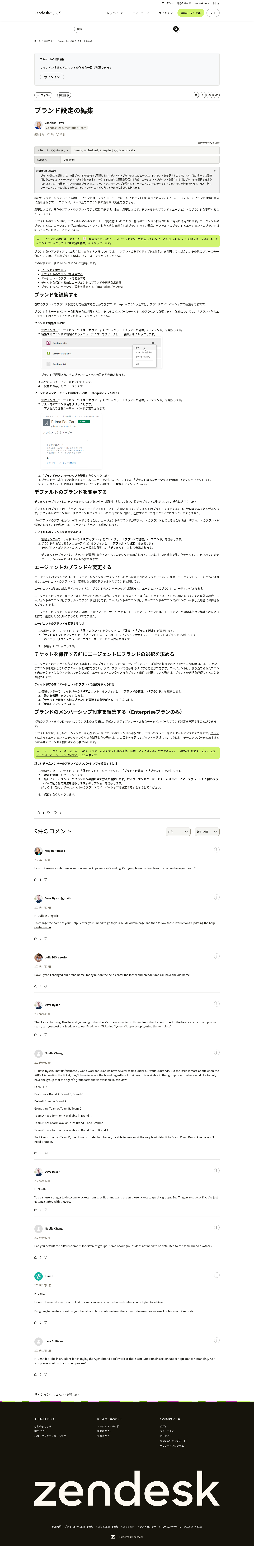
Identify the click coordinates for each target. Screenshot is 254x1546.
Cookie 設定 (127, 1526)
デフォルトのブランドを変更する (62, 274)
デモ (213, 13)
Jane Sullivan (54, 1341)
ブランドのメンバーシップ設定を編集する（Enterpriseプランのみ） (83, 286)
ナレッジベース (113, 13)
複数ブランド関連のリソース (74, 256)
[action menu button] (217, 849)
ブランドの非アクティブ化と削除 (140, 251)
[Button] (38, 813)
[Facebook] (209, 95)
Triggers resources (189, 1197)
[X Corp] (203, 95)
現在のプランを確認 (209, 143)
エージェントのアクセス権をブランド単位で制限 (122, 672)
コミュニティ (141, 13)
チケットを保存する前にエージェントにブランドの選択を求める (81, 282)
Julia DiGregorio (48, 915)
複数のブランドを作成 (48, 198)
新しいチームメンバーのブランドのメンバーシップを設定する (94, 787)
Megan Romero (55, 850)
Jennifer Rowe (54, 123)
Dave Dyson (41, 975)
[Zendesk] (127, 1488)
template (164, 1026)
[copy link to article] (216, 95)
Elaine (49, 1276)
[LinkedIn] (196, 95)
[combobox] (178, 832)
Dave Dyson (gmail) (58, 898)
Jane (41, 1293)
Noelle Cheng (54, 1053)
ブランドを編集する (53, 270)
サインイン (166, 13)
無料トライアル (191, 13)
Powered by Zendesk (131, 1537)
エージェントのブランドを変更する (63, 278)
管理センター (49, 330)
